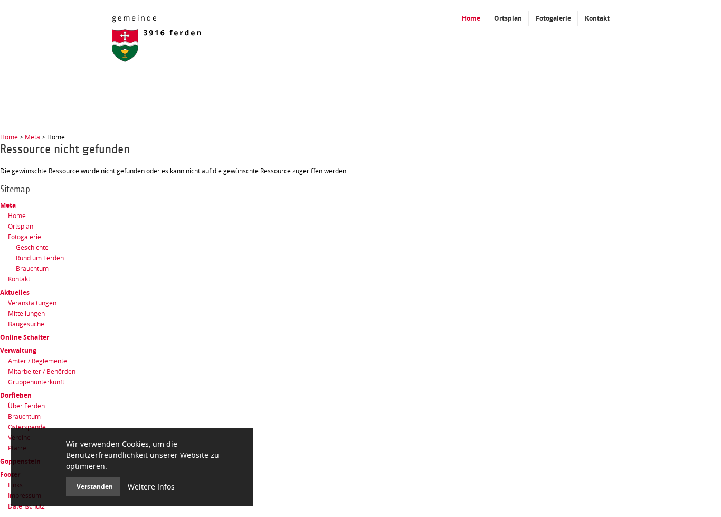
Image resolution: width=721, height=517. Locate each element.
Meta (32, 137)
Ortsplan (20, 226)
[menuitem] (360, 205)
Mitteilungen (26, 313)
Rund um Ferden (40, 257)
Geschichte (32, 247)
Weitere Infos (151, 487)
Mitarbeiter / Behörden (41, 371)
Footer (10, 474)
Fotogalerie (24, 236)
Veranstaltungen (32, 302)
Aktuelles (15, 292)
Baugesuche (26, 323)
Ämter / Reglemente (37, 360)
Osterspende (27, 426)
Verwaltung (18, 350)
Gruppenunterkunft (36, 382)
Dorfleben (16, 395)
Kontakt (19, 279)
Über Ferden (26, 405)
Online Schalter (24, 337)
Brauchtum (32, 268)
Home (9, 137)
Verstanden (95, 486)
